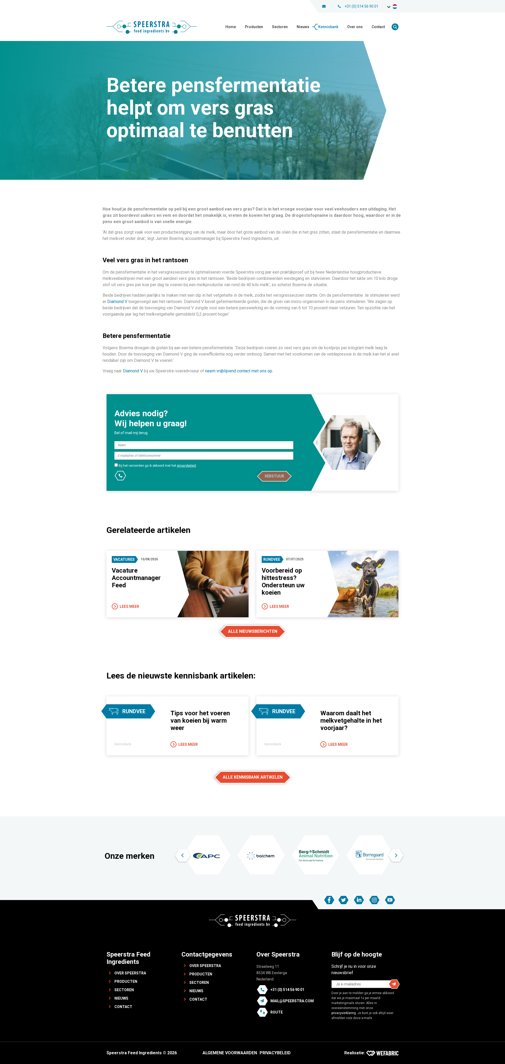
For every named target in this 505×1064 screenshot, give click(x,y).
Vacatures (124, 559)
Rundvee (271, 559)
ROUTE (276, 1012)
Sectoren (280, 27)
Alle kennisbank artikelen (252, 777)
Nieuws (303, 27)
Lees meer (129, 606)
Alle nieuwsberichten (252, 631)
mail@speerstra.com (292, 1001)
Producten (254, 27)
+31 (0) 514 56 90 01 (361, 6)
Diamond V (117, 301)
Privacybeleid (275, 1052)
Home (230, 27)
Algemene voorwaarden (230, 1052)
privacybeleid (186, 465)
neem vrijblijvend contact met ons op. (239, 370)
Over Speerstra (130, 973)
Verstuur (274, 476)
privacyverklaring (343, 1013)
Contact (378, 27)
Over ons (355, 27)
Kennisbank (328, 27)
